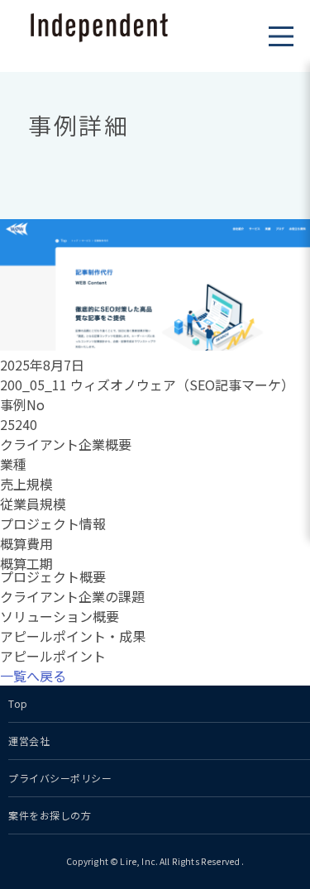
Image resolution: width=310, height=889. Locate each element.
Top (18, 703)
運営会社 (29, 741)
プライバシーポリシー (60, 778)
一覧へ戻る (33, 676)
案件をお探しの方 (49, 815)
